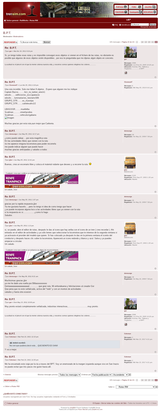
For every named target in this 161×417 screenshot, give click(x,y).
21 (153, 42)
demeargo (13, 134)
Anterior (8, 375)
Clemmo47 (13, 85)
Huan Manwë (83, 409)
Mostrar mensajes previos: (48, 375)
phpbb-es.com (97, 409)
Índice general (12, 20)
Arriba (155, 77)
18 (142, 42)
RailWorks (24, 20)
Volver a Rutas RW (12, 386)
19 (146, 42)
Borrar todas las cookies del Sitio (113, 403)
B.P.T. (7, 33)
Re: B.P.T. (11, 47)
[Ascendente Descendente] (121, 375)
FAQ (116, 25)
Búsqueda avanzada (148, 27)
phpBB (72, 408)
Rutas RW (34, 20)
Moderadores (18, 36)
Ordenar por (86, 375)
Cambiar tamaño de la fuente (128, 19)
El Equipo (96, 403)
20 (149, 42)
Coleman (12, 337)
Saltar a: (111, 387)
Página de (128, 42)
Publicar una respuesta (8, 42)
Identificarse (126, 25)
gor (10, 51)
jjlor (10, 160)
